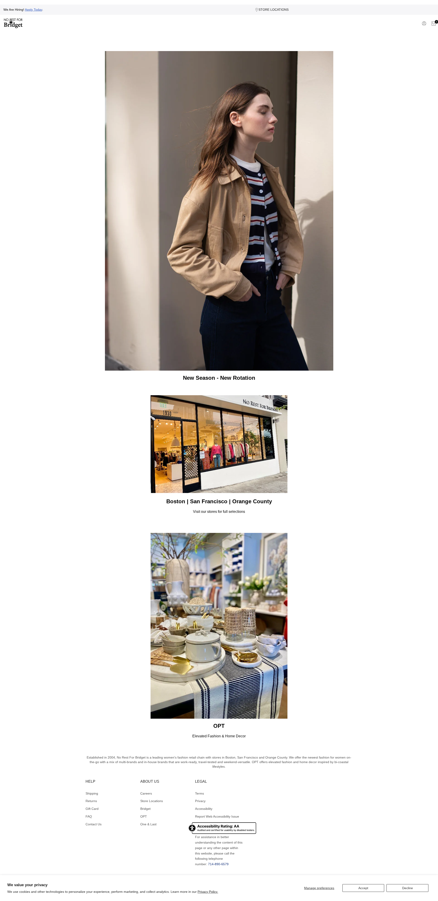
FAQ (89, 816)
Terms (199, 793)
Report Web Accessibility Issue (217, 816)
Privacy (200, 801)
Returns (91, 801)
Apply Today (33, 9)
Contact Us (94, 824)
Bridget (145, 809)
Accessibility (203, 809)
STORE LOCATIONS (273, 9)
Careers (146, 793)
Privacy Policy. (208, 891)
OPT (143, 816)
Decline (407, 888)
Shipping (92, 793)
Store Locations (151, 801)
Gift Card (92, 809)
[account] (425, 23)
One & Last (148, 824)
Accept (363, 888)
